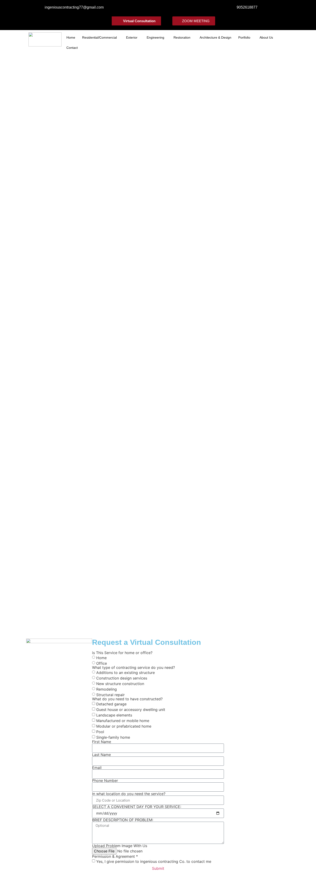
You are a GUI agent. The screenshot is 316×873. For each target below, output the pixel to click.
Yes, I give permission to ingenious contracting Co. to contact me (153, 861)
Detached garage (111, 704)
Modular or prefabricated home (123, 726)
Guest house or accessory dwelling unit (130, 709)
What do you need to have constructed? (127, 699)
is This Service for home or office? (122, 653)
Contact (72, 47)
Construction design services (121, 678)
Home (70, 37)
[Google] (168, 8)
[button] (101, 37)
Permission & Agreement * (115, 856)
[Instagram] (147, 8)
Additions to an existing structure (125, 672)
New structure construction (120, 683)
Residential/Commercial (99, 37)
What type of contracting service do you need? (133, 667)
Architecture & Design (215, 37)
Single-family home (113, 737)
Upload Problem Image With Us (119, 846)
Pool (100, 731)
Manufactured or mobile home (122, 720)
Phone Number (105, 780)
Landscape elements (114, 715)
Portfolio (244, 37)
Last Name (101, 754)
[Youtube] (161, 8)
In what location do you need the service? (128, 794)
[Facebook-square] (139, 8)
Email (97, 767)
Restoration (181, 37)
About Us (266, 37)
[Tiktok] (176, 8)
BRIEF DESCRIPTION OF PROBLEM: (122, 820)
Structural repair (110, 694)
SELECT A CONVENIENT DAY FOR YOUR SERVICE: (136, 806)
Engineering (155, 37)
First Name (101, 742)
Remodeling (106, 689)
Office (101, 663)
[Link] (154, 8)
